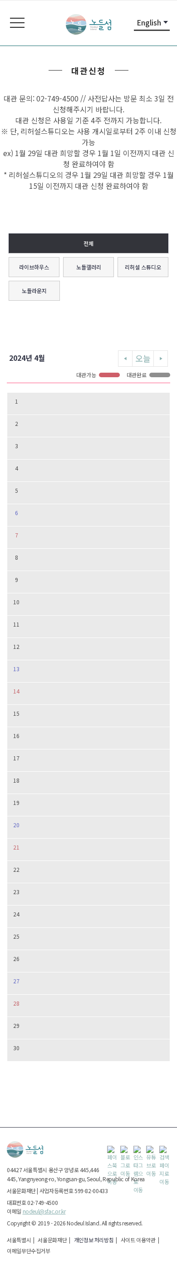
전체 (88, 243)
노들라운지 (34, 290)
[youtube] (151, 1151)
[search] (164, 1151)
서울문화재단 (52, 1240)
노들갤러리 (88, 267)
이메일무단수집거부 (28, 1251)
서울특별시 (19, 1240)
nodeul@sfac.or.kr (44, 1211)
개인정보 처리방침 (94, 1240)
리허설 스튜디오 (143, 267)
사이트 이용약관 (138, 1240)
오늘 (143, 358)
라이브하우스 (34, 267)
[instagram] (138, 1151)
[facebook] (112, 1151)
